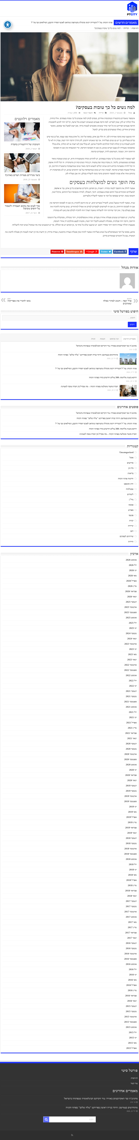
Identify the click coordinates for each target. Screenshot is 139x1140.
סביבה (130, 505)
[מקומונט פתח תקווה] (69, 8)
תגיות (93, 339)
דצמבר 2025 (131, 602)
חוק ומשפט (128, 484)
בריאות (130, 473)
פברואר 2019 (131, 827)
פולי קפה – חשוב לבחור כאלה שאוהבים (117, 301)
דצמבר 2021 (131, 691)
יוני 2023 (133, 649)
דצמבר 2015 (131, 1006)
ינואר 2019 (132, 833)
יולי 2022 (133, 680)
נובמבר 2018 (131, 843)
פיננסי (131, 515)
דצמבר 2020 (131, 743)
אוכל (131, 457)
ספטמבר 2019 (130, 801)
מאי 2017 (132, 922)
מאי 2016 (132, 980)
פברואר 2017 (131, 932)
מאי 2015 (132, 1043)
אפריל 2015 (131, 1048)
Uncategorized (126, 452)
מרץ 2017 (132, 927)
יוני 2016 (133, 974)
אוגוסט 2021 (131, 707)
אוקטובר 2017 (130, 911)
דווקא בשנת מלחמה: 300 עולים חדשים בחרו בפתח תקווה (88, 22)
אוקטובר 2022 (130, 665)
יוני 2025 (133, 628)
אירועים (130, 463)
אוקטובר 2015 (130, 1016)
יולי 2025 (133, 623)
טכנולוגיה (129, 489)
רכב (131, 531)
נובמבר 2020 (131, 749)
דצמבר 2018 (131, 838)
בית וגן (130, 468)
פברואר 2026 (131, 591)
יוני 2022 (133, 686)
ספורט (130, 510)
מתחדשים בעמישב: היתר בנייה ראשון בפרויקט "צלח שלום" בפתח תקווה (88, 354)
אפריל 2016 (131, 985)
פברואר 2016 (131, 995)
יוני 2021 (133, 717)
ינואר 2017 (132, 938)
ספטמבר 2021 (130, 701)
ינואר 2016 (132, 1001)
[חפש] (46, 1119)
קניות (131, 520)
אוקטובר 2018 (130, 848)
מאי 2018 (132, 875)
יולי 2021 (133, 712)
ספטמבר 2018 (130, 854)
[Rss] (72, 1135)
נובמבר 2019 (131, 791)
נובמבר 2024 (131, 633)
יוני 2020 (133, 770)
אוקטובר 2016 (130, 953)
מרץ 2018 (132, 885)
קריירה (126, 28)
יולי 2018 (133, 864)
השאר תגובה (88, 113)
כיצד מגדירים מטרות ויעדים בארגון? (22, 175)
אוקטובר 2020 (130, 754)
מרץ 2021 (132, 728)
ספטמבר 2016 (130, 959)
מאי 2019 (132, 812)
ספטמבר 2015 (130, 1022)
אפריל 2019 (131, 817)
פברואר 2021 (131, 733)
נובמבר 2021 (131, 696)
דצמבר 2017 (131, 901)
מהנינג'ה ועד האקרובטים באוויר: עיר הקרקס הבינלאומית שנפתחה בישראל (106, 345)
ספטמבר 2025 (130, 612)
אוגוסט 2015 (131, 1027)
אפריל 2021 (131, 722)
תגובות (102, 339)
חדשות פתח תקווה (125, 478)
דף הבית (135, 28)
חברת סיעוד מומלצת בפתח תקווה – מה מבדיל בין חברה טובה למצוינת (89, 386)
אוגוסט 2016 (131, 964)
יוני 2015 (133, 1037)
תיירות (130, 541)
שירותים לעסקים (126, 536)
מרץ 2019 (132, 822)
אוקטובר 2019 (130, 796)
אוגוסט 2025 (131, 617)
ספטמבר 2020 (130, 759)
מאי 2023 (132, 654)
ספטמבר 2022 (130, 670)
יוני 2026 (133, 570)
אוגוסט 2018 (131, 859)
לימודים (130, 494)
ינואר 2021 (132, 738)
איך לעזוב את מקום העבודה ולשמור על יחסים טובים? (22, 207)
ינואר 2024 (132, 638)
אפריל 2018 (131, 880)
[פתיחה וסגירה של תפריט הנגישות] (8, 24)
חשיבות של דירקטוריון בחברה (25, 144)
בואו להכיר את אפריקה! (19, 300)
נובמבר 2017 (131, 906)
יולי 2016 (133, 969)
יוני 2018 (133, 869)
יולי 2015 (133, 1032)
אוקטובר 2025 (130, 607)
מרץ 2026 (132, 586)
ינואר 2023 (132, 659)
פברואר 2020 (131, 775)
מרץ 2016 (132, 990)
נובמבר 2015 (131, 1011)
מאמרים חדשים (129, 339)
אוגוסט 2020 (131, 764)
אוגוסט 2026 (131, 560)
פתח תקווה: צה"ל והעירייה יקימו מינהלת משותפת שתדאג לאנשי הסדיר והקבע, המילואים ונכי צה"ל (96, 368)
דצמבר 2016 (131, 943)
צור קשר (134, 1083)
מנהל (130, 113)
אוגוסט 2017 (131, 917)
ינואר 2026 (132, 596)
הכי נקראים (114, 339)
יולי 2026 (133, 565)
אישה (56, 188)
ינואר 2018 (132, 896)
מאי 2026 (132, 575)
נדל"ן (131, 499)
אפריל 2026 (131, 581)
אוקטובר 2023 (130, 644)
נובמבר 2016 (131, 948)
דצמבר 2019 (131, 785)
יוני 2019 (133, 806)
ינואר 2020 (132, 780)
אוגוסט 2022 (131, 675)
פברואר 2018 (131, 890)
